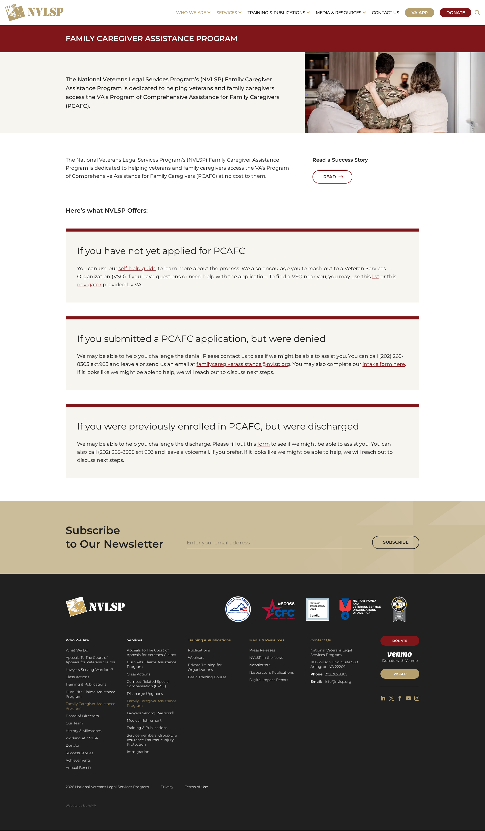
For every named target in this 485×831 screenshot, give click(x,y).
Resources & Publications (271, 672)
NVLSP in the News (266, 657)
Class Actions (77, 677)
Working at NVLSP (82, 738)
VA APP (400, 674)
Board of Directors (82, 716)
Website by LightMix (81, 805)
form (263, 444)
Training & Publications (276, 12)
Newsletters (259, 665)
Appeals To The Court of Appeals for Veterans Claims (90, 659)
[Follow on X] (391, 698)
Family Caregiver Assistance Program (90, 706)
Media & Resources (338, 12)
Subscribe (395, 542)
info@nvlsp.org (338, 681)
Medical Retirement (144, 720)
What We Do (77, 650)
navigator (89, 285)
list (375, 276)
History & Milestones (84, 730)
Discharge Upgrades (145, 693)
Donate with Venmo (400, 660)
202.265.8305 (336, 674)
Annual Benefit (79, 767)
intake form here (383, 364)
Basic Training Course (207, 677)
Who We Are (191, 12)
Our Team (74, 723)
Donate (455, 12)
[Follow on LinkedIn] (382, 698)
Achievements (78, 760)
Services (226, 12)
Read (329, 176)
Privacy (167, 787)
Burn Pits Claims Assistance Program (90, 694)
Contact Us (385, 12)
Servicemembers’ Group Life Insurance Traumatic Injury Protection (152, 740)
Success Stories (79, 753)
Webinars (196, 657)
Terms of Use (196, 787)
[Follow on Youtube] (408, 698)
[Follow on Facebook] (399, 698)
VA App (419, 12)
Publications (199, 650)
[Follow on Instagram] (416, 698)
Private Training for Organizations (205, 667)
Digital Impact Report (268, 679)
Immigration (138, 751)
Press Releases (262, 650)
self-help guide (137, 268)
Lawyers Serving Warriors (89, 669)
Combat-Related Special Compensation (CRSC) (148, 683)
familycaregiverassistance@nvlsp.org (243, 364)
